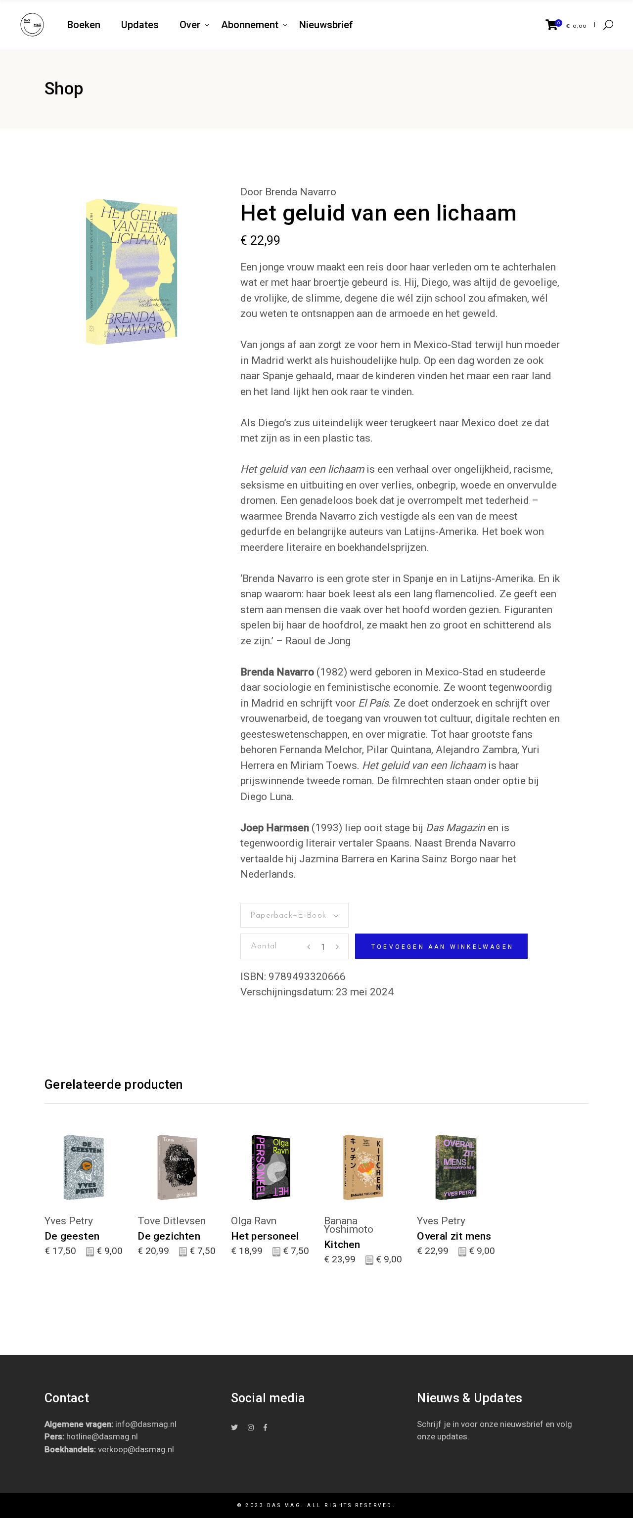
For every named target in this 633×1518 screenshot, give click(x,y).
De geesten (72, 1236)
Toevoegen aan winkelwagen (442, 946)
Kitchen (342, 1244)
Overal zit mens (454, 1236)
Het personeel (265, 1236)
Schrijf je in (438, 1424)
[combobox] (294, 915)
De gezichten (168, 1236)
